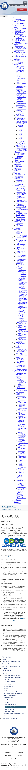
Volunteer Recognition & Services (14, 713)
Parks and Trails (8, 698)
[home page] (4, 5)
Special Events (9, 709)
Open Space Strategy (10, 695)
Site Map (24, 5)
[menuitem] (19, 21)
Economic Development (9, 664)
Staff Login (8, 755)
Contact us (8, 752)
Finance (4, 668)
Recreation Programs (10, 704)
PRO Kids (6, 702)
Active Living (7, 684)
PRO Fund (7, 700)
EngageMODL (13, 5)
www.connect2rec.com (7, 557)
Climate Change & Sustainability (11, 661)
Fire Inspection (6, 671)
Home (25, 2)
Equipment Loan (8, 686)
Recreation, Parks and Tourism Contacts (13, 678)
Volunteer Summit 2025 (11, 716)
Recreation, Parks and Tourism (11, 675)
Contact (20, 5)
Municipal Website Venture (13, 767)
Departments (14, 758)
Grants (6, 688)
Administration (6, 657)
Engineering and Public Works (11, 666)
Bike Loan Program (9, 682)
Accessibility (19, 755)
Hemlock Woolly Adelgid (11, 691)
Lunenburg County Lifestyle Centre (14, 693)
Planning (4, 673)
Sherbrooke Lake (9, 711)
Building (4, 659)
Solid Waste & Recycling (9, 718)
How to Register (10, 707)
